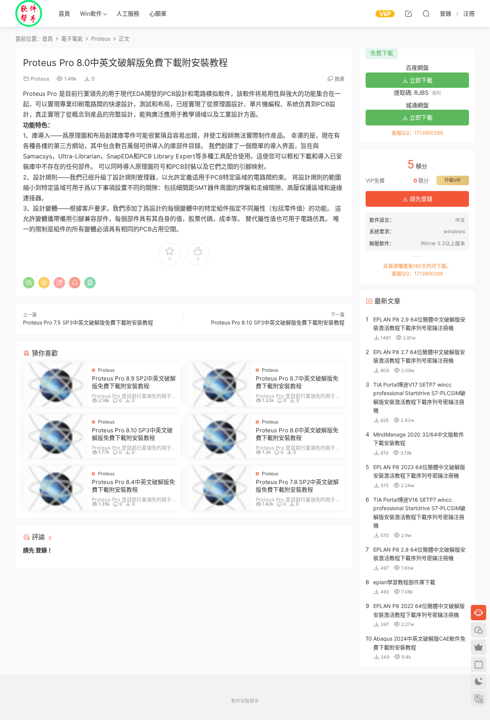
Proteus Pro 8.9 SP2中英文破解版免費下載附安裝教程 (134, 382)
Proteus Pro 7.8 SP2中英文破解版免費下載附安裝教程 (297, 485)
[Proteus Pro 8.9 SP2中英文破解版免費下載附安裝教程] (55, 384)
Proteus (40, 79)
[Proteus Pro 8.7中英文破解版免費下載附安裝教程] (219, 384)
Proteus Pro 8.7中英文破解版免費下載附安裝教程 (297, 382)
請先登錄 (420, 199)
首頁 (64, 13)
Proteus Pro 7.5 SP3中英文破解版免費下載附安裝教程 (88, 322)
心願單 (158, 13)
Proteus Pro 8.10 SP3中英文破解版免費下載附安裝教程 (278, 322)
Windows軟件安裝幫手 (28, 13)
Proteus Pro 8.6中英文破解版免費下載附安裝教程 (297, 434)
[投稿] (408, 13)
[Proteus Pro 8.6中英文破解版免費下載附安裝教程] (219, 436)
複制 (436, 93)
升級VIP (452, 180)
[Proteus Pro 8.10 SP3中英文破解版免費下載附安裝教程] (55, 436)
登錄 (41, 550)
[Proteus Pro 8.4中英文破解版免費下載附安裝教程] (55, 488)
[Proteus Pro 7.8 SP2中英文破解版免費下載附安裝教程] (219, 488)
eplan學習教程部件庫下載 (404, 582)
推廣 (340, 79)
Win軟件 (91, 13)
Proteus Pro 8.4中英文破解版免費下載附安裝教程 (133, 485)
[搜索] (426, 13)
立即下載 (420, 80)
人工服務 (127, 13)
